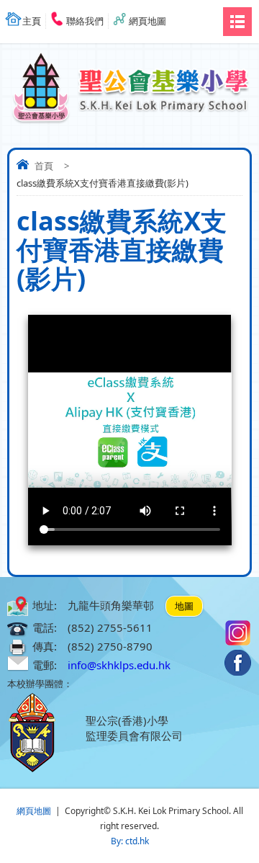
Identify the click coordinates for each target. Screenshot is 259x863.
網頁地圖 (147, 20)
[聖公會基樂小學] (129, 81)
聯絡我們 (85, 20)
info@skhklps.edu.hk (119, 665)
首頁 (44, 165)
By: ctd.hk (130, 841)
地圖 (184, 605)
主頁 (31, 20)
